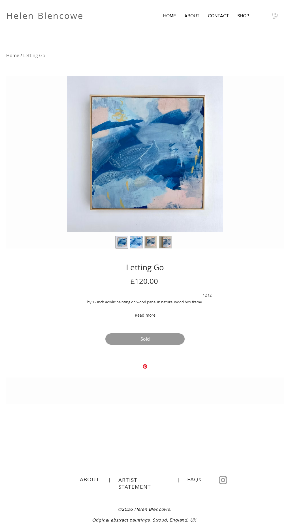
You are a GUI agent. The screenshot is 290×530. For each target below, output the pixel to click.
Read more (145, 315)
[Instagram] (223, 480)
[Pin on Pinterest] (145, 366)
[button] (243, 16)
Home (12, 55)
